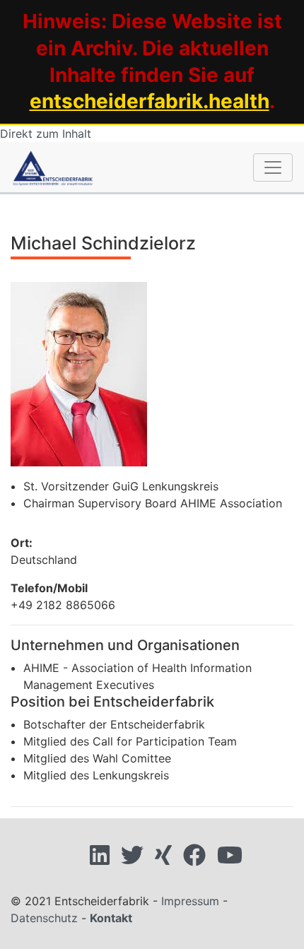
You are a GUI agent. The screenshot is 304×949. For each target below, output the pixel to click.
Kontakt (111, 918)
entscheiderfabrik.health (149, 101)
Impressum (190, 901)
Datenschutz (44, 918)
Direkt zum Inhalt (45, 133)
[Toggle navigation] (273, 167)
